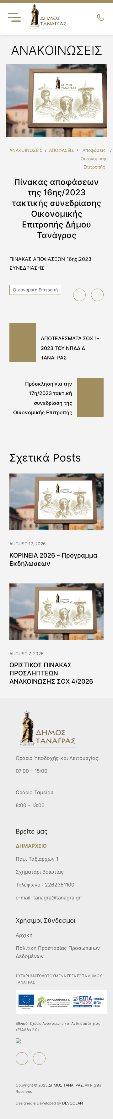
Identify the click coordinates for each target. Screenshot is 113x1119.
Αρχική (24, 935)
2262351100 (59, 884)
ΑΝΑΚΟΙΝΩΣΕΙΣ (25, 150)
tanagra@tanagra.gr (57, 897)
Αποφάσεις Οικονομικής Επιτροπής (94, 158)
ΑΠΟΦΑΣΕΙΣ (61, 150)
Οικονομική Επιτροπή (35, 289)
